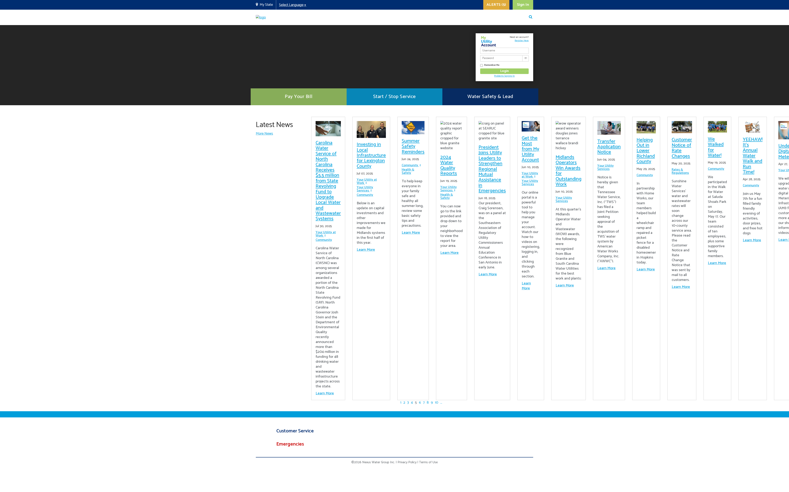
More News (264, 134)
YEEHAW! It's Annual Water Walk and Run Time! (752, 156)
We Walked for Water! (716, 147)
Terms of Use (428, 462)
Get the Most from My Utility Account (530, 149)
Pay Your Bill (299, 97)
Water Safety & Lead (490, 97)
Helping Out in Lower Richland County (646, 151)
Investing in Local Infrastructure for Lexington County (371, 155)
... (441, 403)
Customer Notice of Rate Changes (682, 148)
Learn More (325, 393)
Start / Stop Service (394, 97)
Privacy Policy (407, 462)
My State (266, 5)
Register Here (522, 41)
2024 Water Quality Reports (448, 165)
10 (436, 403)
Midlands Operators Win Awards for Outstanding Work (568, 170)
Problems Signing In (504, 76)
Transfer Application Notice (609, 146)
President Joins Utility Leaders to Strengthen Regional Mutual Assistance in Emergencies (492, 169)
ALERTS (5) (496, 5)
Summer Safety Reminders (413, 146)
